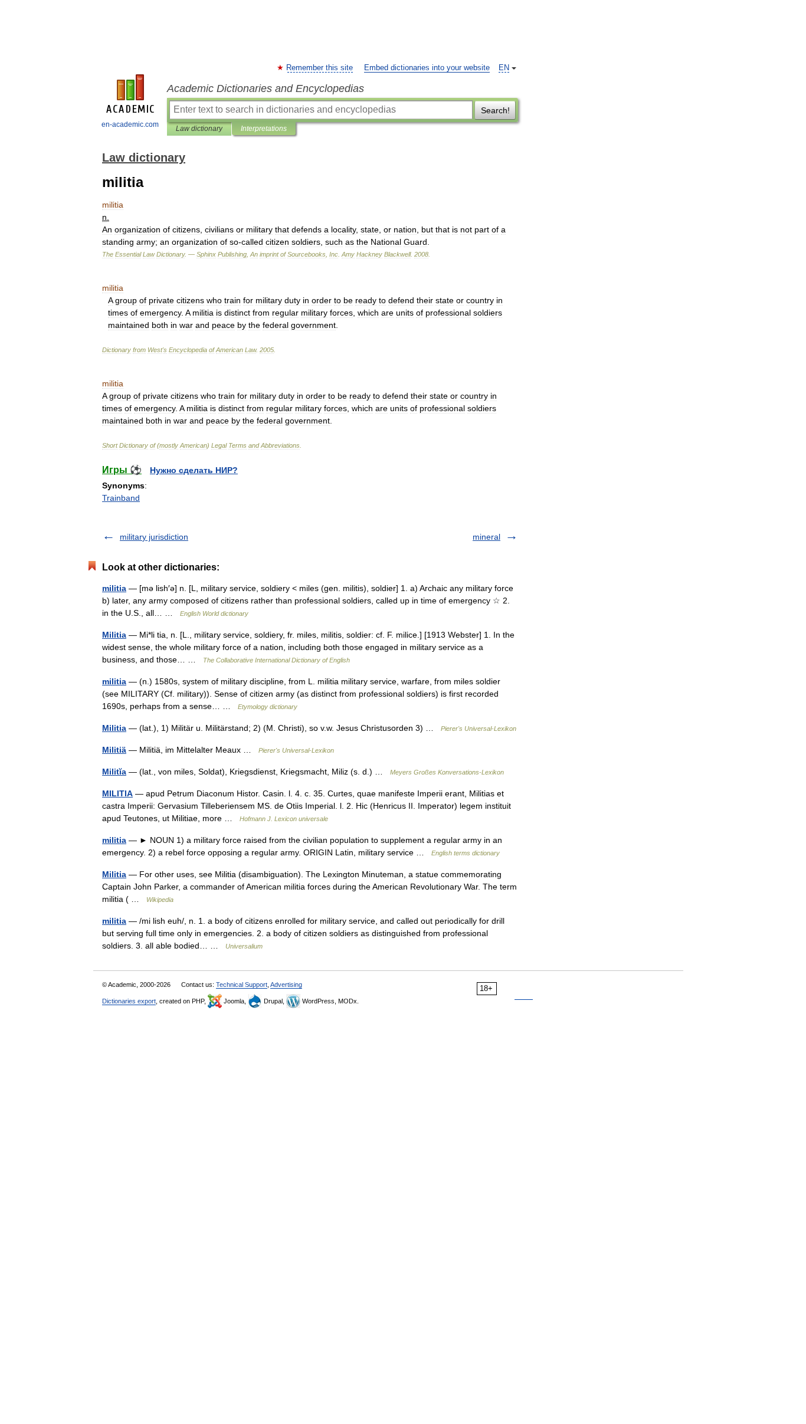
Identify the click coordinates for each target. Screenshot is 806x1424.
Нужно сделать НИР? (194, 470)
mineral (486, 537)
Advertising (286, 984)
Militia (114, 634)
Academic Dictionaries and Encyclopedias (265, 88)
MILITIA (117, 793)
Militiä (114, 749)
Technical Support (241, 984)
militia (114, 588)
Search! (495, 110)
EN (504, 68)
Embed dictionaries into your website (427, 68)
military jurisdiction (154, 537)
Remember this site (320, 68)
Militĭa (114, 771)
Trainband (121, 498)
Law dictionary (199, 128)
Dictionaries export (129, 1001)
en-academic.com (130, 124)
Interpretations (264, 128)
